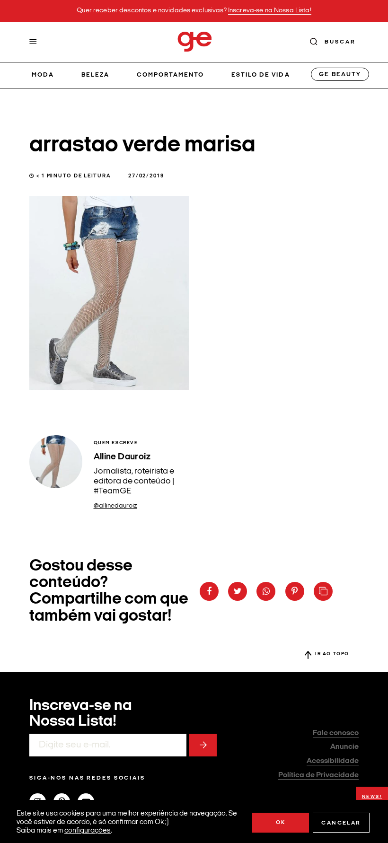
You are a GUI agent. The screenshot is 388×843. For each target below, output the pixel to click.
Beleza (95, 75)
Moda (43, 75)
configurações (87, 830)
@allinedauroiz (115, 505)
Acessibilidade (333, 761)
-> (203, 745)
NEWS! (372, 796)
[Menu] (33, 41)
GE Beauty (340, 74)
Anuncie (344, 747)
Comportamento (170, 75)
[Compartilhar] (209, 591)
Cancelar (341, 823)
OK (281, 822)
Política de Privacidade (318, 775)
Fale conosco (336, 733)
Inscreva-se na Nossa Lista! (269, 10)
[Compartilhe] (323, 591)
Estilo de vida (260, 75)
